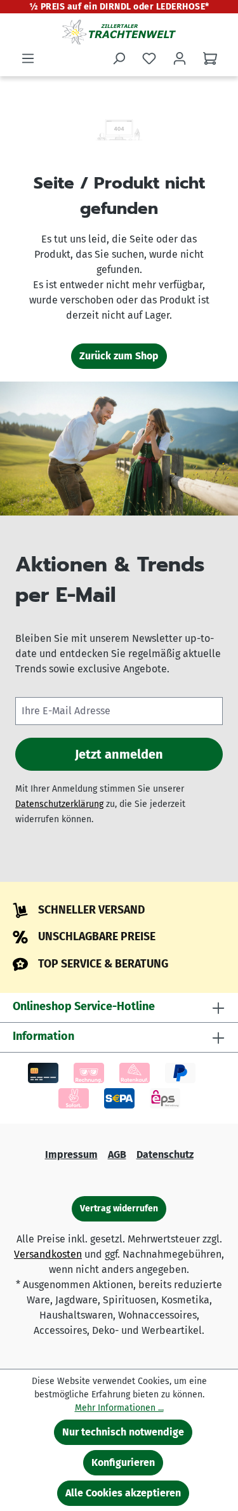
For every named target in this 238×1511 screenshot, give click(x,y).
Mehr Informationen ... (119, 1407)
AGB (117, 1154)
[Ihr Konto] (179, 58)
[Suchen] (118, 58)
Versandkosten (48, 1254)
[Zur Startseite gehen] (119, 32)
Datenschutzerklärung (59, 804)
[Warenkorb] (210, 58)
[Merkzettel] (149, 58)
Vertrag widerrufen (119, 1208)
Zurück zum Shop (119, 356)
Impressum (71, 1154)
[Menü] (28, 58)
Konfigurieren (123, 1462)
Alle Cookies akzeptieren (123, 1493)
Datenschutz (165, 1154)
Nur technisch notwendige (123, 1432)
